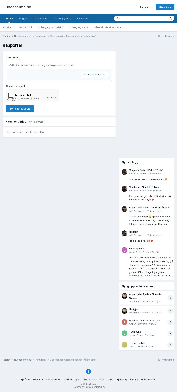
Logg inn (145, 7)
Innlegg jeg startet (79, 27)
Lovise (132, 346)
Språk (24, 379)
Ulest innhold (25, 27)
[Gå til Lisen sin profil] (124, 333)
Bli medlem (165, 7)
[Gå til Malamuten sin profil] (124, 296)
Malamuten (135, 301)
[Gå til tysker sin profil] (124, 322)
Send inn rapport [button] (20, 108)
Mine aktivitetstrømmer (107, 27)
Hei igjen (133, 231)
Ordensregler (72, 379)
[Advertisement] (147, 98)
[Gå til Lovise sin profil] (124, 345)
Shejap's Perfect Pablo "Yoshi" (146, 170)
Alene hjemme (137, 248)
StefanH (136, 252)
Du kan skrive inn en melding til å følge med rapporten (43, 65)
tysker (132, 323)
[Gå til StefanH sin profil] (124, 250)
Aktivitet (7, 27)
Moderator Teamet (94, 379)
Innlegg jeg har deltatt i (50, 27)
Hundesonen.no (17, 7)
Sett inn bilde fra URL (94, 74)
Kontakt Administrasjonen (47, 379)
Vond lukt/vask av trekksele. (145, 320)
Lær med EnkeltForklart (143, 379)
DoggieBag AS (88, 383)
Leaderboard (41, 18)
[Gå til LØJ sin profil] (124, 172)
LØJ (134, 173)
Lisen (132, 335)
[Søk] (170, 18)
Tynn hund (135, 331)
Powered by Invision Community (88, 387)
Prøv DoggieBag (62, 18)
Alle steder (156, 18)
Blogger (23, 18)
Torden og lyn (137, 343)
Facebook (82, 18)
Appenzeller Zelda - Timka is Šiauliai (149, 207)
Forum (9, 18)
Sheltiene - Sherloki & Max (144, 187)
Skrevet (150, 173)
